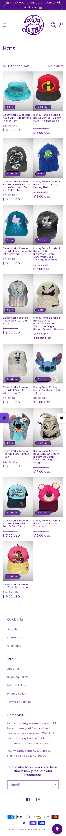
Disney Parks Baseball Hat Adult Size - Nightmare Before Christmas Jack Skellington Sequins (46, 254)
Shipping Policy (17, 677)
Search (12, 629)
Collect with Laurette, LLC (27, 830)
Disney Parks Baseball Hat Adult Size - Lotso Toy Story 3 (46, 523)
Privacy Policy (16, 693)
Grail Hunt (14, 646)
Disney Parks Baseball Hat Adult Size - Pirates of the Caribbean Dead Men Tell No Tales (17, 186)
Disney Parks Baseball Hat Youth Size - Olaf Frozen (16, 320)
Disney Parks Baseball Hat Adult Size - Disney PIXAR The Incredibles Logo (47, 119)
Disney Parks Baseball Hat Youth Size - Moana (17, 586)
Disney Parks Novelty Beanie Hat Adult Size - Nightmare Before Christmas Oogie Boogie (47, 457)
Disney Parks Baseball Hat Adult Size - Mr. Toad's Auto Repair (16, 523)
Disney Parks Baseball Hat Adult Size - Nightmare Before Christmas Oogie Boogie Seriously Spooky (48, 323)
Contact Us (15, 637)
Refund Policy (16, 685)
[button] (5, 7)
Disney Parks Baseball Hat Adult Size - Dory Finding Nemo (46, 184)
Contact (38, 728)
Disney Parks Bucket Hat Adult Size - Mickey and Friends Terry (17, 118)
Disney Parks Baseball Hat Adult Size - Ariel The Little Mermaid (17, 251)
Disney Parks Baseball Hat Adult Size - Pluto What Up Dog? (16, 390)
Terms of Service (19, 702)
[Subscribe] (54, 784)
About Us (13, 669)
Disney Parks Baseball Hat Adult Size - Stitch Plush (16, 454)
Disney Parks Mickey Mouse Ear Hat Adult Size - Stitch (48, 390)
